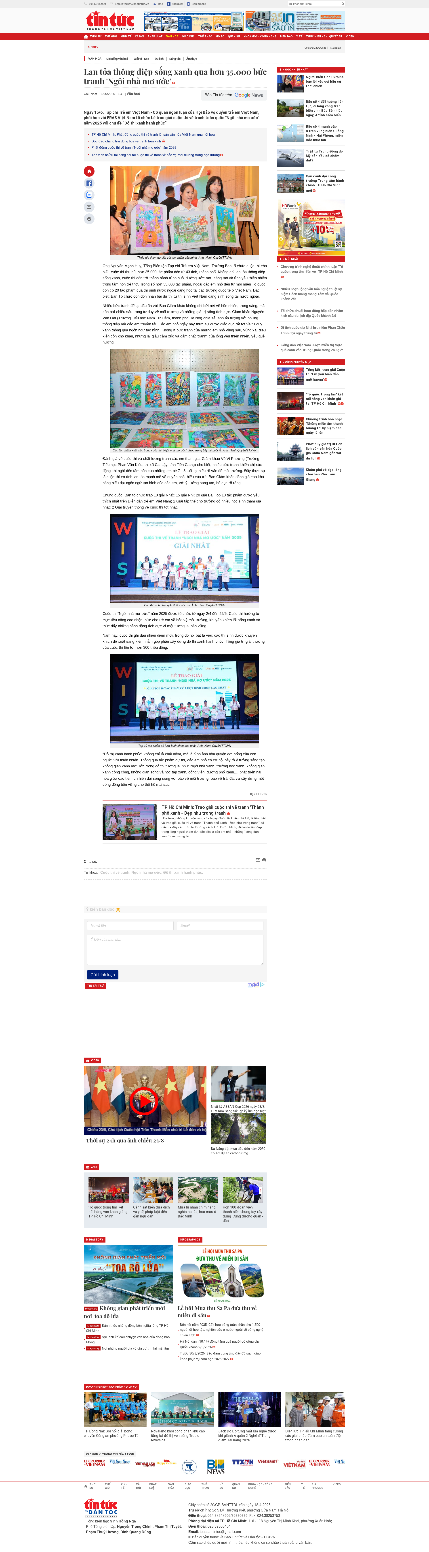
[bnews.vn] (197, 1467)
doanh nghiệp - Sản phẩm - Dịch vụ (111, 1386)
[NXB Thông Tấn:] (171, 1467)
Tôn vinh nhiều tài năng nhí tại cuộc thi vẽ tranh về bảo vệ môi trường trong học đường (156, 155)
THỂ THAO (205, 36)
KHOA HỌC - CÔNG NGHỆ (260, 36)
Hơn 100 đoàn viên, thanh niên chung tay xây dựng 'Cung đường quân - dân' (243, 1214)
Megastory (91, 1308)
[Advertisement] (175, 893)
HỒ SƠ (220, 36)
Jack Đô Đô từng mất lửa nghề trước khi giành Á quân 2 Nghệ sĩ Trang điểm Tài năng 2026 (247, 1435)
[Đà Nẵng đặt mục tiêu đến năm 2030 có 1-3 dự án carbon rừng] (238, 1128)
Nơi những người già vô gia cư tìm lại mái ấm (128, 1348)
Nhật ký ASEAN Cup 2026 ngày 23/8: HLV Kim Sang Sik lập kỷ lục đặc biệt (238, 1109)
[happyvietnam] (146, 1462)
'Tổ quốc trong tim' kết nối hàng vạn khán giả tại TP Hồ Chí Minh (108, 1211)
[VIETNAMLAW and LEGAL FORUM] (125, 1465)
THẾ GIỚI (111, 36)
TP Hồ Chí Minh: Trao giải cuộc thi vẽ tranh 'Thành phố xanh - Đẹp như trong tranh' (213, 810)
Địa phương (317, 1486)
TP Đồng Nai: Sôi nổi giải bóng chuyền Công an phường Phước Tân (112, 1433)
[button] (260, 1190)
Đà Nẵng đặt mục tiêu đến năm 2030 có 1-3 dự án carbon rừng (238, 1151)
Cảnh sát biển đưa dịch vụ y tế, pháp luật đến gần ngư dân (151, 1211)
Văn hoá (94, 58)
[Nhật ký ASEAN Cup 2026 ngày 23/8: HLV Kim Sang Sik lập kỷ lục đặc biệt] (238, 1084)
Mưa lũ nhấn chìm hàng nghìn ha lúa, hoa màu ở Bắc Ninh (197, 1211)
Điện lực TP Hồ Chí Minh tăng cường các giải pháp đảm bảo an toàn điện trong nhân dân (314, 1435)
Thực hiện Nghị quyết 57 (324, 36)
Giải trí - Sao (141, 58)
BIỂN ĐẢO (286, 36)
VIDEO (350, 36)
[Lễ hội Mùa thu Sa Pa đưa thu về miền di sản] (222, 1274)
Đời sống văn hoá (117, 58)
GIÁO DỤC (188, 36)
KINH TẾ (125, 36)
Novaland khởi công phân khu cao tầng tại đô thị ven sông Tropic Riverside (178, 1435)
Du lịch (159, 58)
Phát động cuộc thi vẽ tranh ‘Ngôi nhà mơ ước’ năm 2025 (134, 148)
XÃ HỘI (139, 36)
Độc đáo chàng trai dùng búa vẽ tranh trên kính (126, 141)
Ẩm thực (191, 58)
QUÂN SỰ (234, 36)
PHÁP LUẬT (155, 36)
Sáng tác (175, 58)
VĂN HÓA (172, 36)
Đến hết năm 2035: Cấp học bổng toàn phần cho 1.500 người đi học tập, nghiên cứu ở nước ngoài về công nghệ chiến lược (221, 1330)
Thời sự (95, 36)
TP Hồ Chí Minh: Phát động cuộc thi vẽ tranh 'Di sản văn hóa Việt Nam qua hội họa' (153, 135)
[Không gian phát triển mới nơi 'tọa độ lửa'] (128, 1274)
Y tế (299, 36)
